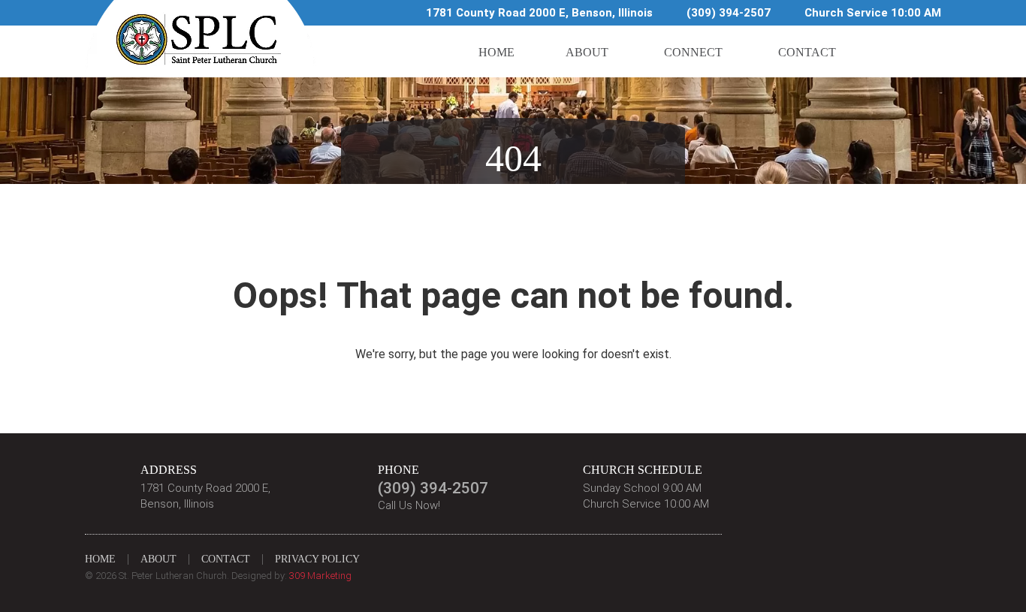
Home (496, 52)
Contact (807, 52)
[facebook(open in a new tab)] (885, 51)
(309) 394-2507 (729, 13)
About (587, 52)
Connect (693, 52)
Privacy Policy (317, 559)
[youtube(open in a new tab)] (925, 51)
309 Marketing (320, 575)
